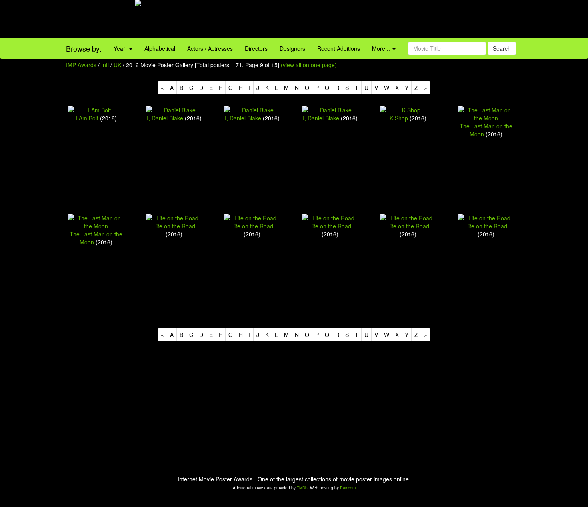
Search (502, 48)
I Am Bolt (87, 118)
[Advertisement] (367, 20)
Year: (121, 48)
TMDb (302, 488)
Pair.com (348, 488)
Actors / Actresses (210, 48)
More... (382, 48)
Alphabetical (159, 48)
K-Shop (399, 118)
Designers (292, 48)
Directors (256, 48)
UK (117, 65)
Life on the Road (174, 226)
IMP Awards (81, 65)
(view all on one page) (309, 65)
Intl (105, 65)
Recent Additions (338, 48)
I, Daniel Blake (165, 118)
